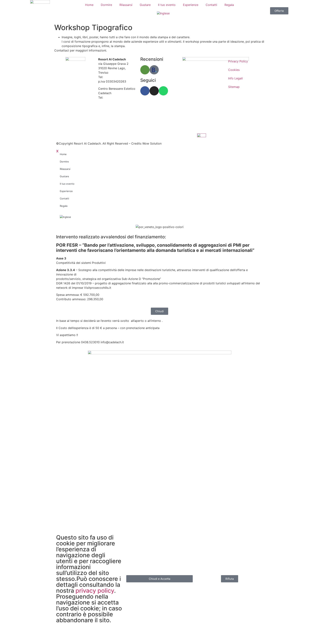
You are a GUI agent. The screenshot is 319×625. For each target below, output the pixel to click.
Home (89, 5)
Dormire (106, 5)
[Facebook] (145, 90)
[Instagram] (154, 90)
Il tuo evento (167, 5)
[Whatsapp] (163, 90)
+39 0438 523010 (116, 77)
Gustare (145, 5)
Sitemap (234, 87)
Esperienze (190, 5)
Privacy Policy (238, 61)
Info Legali (235, 78)
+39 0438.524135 (116, 97)
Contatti (211, 5)
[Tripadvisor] (145, 69)
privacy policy (95, 590)
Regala (229, 5)
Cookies (234, 70)
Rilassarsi (125, 5)
